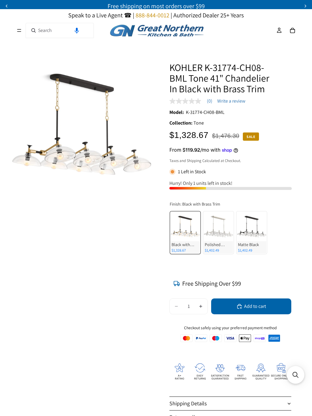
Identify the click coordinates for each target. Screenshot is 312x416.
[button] (76, 30)
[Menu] (19, 30)
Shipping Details (188, 403)
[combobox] (60, 30)
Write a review (231, 101)
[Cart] (292, 30)
